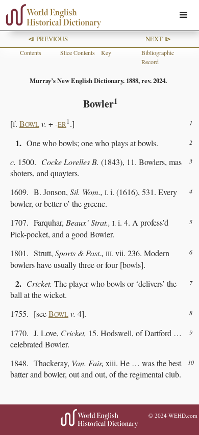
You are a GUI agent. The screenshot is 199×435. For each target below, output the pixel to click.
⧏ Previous (48, 38)
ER (62, 124)
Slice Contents (77, 52)
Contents (30, 52)
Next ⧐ (158, 38)
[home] (51, 16)
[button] (183, 15)
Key (106, 52)
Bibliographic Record (157, 57)
